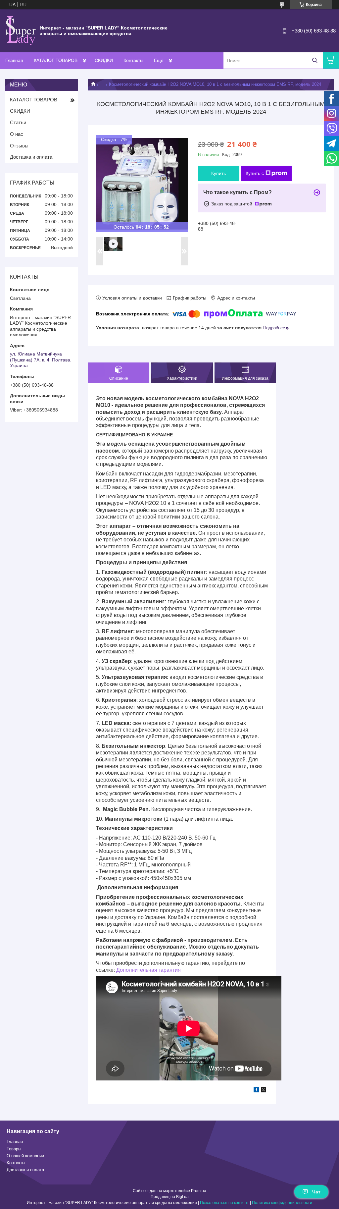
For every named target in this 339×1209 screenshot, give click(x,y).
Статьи (18, 122)
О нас (16, 134)
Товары (14, 1148)
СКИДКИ (104, 60)
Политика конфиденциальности (282, 1202)
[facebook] (256, 1090)
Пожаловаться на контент (224, 1202)
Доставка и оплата (31, 157)
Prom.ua (198, 1190)
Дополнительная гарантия (148, 970)
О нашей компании (25, 1155)
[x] (263, 1090)
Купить (218, 173)
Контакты (133, 60)
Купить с (255, 173)
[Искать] (315, 60)
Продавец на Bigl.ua (170, 1196)
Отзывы (19, 145)
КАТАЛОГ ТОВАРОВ (55, 60)
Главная (14, 60)
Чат (316, 1191)
